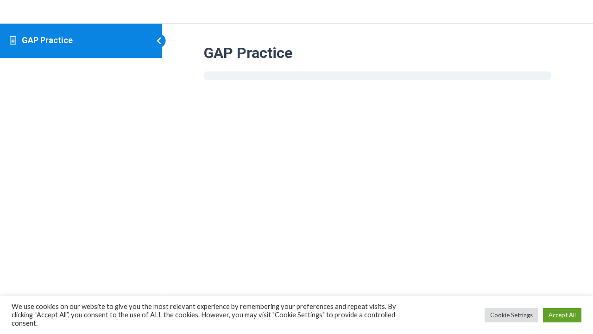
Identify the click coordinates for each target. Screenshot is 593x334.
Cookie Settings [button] (511, 315)
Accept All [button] (562, 315)
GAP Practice (47, 40)
